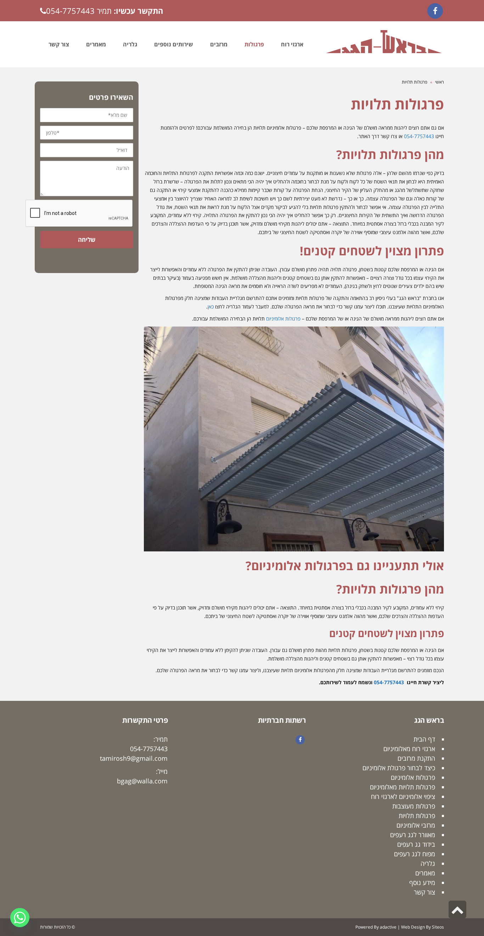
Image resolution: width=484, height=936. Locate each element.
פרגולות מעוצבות (413, 806)
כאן (211, 306)
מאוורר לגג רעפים (412, 834)
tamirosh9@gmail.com (134, 758)
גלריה (428, 863)
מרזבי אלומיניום (415, 825)
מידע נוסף (422, 882)
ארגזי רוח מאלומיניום (409, 748)
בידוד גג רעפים (416, 844)
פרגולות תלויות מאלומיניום (402, 787)
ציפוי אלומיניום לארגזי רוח (403, 796)
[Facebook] (435, 11)
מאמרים (425, 873)
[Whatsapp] (19, 917)
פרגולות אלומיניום (283, 318)
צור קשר (424, 892)
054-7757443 (70, 10)
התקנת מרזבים (416, 758)
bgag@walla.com (142, 781)
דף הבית (424, 739)
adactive (388, 927)
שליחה (86, 240)
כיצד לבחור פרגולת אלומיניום (398, 768)
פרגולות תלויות (417, 815)
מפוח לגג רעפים (414, 854)
